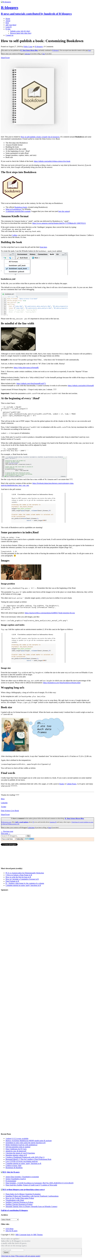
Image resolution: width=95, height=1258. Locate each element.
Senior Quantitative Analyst (16, 1239)
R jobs (8, 29)
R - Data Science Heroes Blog (29, 50)
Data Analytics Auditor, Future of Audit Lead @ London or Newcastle (31, 1245)
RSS (7, 23)
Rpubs (61, 784)
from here (43, 247)
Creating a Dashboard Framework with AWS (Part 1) (25, 1217)
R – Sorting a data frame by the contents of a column (25, 943)
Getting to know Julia (13, 1225)
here (89, 50)
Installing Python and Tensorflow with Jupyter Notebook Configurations (32, 1256)
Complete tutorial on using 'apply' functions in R (23, 945)
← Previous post (7, 891)
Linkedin (4, 863)
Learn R (9, 27)
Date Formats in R (12, 941)
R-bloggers (55, 50)
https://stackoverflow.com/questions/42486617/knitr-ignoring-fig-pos (50, 613)
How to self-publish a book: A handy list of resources (40, 137)
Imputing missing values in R (16, 1215)
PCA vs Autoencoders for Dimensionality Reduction (25, 933)
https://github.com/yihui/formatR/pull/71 (31, 383)
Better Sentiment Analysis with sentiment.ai (21, 1205)
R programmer (11, 1241)
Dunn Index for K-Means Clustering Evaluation (23, 1254)
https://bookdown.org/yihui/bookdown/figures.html (61, 683)
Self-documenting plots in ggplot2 (18, 1207)
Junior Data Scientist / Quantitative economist (22, 1237)
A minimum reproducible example (18, 211)
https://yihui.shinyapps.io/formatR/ (26, 368)
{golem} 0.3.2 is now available (17, 1198)
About (8, 21)
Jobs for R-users (13, 1232)
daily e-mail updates (21, 882)
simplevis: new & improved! (16, 1211)
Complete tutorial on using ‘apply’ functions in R (23, 1223)
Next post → (5, 893)
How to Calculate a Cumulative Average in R (22, 939)
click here (27, 54)
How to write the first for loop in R (18, 937)
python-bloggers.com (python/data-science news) (26, 1249)
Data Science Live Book (10, 870)
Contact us (9, 35)
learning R (53, 882)
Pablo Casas (28, 47)
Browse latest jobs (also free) (20, 33)
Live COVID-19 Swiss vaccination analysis (22, 1221)
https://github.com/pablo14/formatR (81, 386)
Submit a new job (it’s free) (20, 31)
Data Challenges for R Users (16, 1209)
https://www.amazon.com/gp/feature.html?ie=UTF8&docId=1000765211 (59, 223)
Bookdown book (20, 207)
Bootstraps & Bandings (14, 1227)
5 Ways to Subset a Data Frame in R (19, 935)
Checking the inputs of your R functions (20, 1213)
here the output (63, 211)
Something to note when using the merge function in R (26, 1203)
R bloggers (39, 47)
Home (8, 19)
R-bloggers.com (6, 882)
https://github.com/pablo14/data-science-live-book (52, 161)
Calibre (14, 235)
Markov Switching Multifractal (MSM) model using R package (29, 1200)
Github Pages (71, 784)
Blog (3, 859)
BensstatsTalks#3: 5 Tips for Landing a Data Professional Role (28, 1219)
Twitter (3, 867)
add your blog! (11, 25)
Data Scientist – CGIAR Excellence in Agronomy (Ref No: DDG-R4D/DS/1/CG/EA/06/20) (39, 1243)
